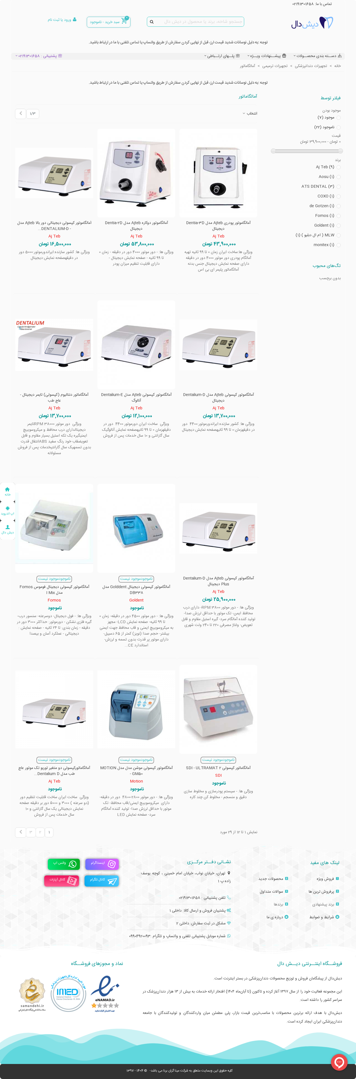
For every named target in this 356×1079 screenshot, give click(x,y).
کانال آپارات (57, 879)
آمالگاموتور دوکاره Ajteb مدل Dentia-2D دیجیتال (136, 226)
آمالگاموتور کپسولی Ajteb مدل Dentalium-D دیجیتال (218, 398)
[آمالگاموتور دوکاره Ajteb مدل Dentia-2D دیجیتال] (136, 173)
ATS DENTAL (317, 187)
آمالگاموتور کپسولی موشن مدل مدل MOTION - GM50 (136, 771)
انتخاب (251, 114)
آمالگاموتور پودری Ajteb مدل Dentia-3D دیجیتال (218, 226)
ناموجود (324, 127)
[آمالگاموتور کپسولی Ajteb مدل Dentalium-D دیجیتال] (218, 344)
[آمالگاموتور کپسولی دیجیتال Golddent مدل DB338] (136, 528)
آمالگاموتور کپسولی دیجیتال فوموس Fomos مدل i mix (54, 590)
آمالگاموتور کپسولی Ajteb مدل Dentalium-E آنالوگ (136, 398)
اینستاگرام (98, 863)
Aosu (326, 177)
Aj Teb (325, 167)
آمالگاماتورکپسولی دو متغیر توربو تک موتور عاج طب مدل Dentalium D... (54, 771)
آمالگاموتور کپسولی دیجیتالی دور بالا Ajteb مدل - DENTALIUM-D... (54, 226)
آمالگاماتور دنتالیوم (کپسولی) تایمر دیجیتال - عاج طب (54, 398)
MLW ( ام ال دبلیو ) (315, 235)
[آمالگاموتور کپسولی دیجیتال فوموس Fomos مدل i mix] (54, 528)
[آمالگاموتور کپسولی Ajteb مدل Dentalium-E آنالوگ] (136, 344)
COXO (326, 196)
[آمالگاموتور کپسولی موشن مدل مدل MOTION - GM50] (136, 709)
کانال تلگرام (97, 879)
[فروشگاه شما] (302, 23)
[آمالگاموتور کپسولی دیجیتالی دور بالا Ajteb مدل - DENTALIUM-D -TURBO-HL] (54, 173)
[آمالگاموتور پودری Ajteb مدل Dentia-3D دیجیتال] (218, 173)
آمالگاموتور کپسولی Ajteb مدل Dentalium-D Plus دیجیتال (218, 581)
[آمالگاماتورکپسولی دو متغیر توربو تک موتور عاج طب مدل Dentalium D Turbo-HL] (54, 709)
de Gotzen (322, 206)
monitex (324, 245)
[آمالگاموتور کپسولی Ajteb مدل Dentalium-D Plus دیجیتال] (218, 528)
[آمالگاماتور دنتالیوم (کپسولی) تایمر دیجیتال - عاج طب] (54, 344)
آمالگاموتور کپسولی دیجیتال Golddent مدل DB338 (136, 590)
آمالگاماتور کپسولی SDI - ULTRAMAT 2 (218, 768)
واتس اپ (59, 863)
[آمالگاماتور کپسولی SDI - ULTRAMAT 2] (218, 709)
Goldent (324, 226)
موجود (326, 118)
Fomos (324, 216)
